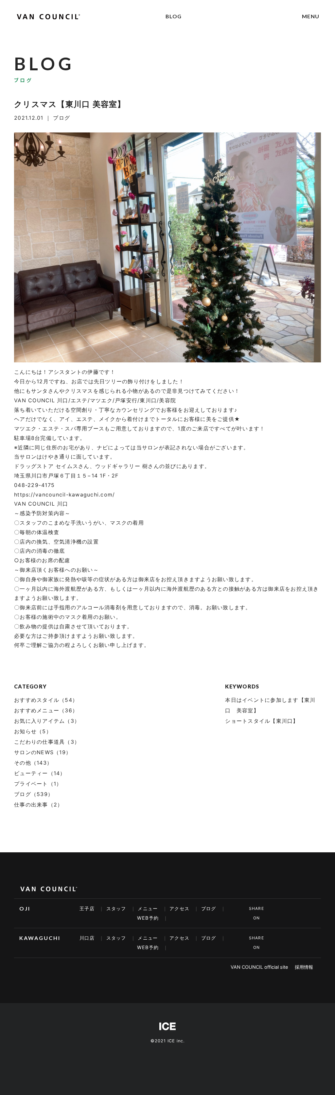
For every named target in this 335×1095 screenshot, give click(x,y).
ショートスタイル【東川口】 (261, 721)
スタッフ (116, 908)
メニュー (148, 908)
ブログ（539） (33, 794)
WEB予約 (148, 918)
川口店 (87, 938)
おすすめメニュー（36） (46, 710)
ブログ (208, 908)
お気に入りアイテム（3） (47, 721)
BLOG (174, 16)
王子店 (87, 908)
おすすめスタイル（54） (46, 700)
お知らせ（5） (33, 731)
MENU (310, 16)
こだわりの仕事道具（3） (47, 742)
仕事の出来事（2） (38, 804)
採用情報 (304, 967)
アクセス (179, 908)
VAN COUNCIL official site (259, 967)
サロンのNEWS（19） (42, 752)
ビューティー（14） (40, 773)
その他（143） (33, 762)
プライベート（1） (38, 783)
